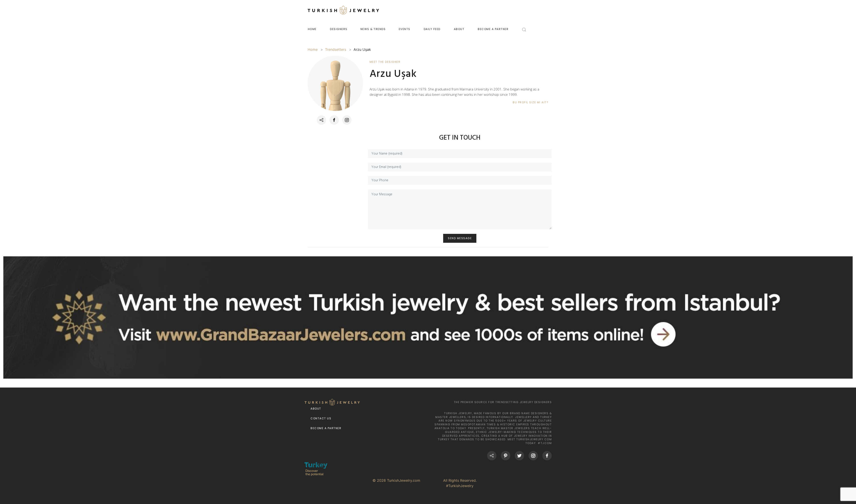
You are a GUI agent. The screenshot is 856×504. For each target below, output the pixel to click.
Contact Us (321, 418)
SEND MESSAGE (460, 238)
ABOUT (459, 29)
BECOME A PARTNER (493, 29)
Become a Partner (326, 428)
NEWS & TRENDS (373, 29)
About (316, 408)
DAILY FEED (432, 29)
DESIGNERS (339, 29)
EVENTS (404, 29)
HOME (312, 29)
